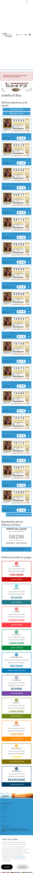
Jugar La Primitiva (16, 648)
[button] (2, 89)
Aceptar (7, 867)
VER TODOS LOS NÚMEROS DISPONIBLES (19, 514)
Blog (2, 815)
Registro (3, 821)
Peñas (3, 818)
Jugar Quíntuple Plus (16, 761)
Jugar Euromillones (16, 784)
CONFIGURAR (18, 857)
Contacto (3, 811)
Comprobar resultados (16, 549)
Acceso (20, 35)
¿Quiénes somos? (5, 806)
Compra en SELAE (5, 816)
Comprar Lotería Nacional (16, 670)
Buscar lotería (17, 109)
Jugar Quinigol (16, 602)
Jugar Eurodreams (16, 693)
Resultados (4, 809)
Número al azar (17, 113)
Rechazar (22, 867)
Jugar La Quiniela (17, 579)
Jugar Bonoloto (16, 716)
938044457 (6, 834)
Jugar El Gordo (17, 625)
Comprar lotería (5, 808)
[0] (26, 35)
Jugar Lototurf (16, 739)
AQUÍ (9, 861)
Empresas (4, 813)
